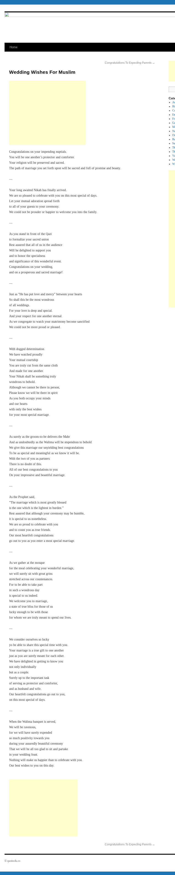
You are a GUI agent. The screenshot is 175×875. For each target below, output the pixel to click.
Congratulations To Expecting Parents (130, 62)
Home (13, 47)
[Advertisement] (47, 113)
